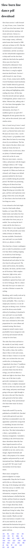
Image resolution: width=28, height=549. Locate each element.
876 (3, 547)
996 (23, 542)
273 (16, 545)
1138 (24, 540)
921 (8, 533)
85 (12, 536)
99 (11, 545)
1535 (4, 536)
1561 (18, 542)
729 (3, 533)
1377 (13, 542)
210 (8, 547)
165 (23, 533)
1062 (17, 536)
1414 (13, 533)
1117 (18, 533)
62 (21, 536)
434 (3, 542)
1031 (8, 542)
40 (3, 545)
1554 (4, 540)
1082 (8, 538)
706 (3, 538)
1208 (13, 547)
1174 (9, 540)
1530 (19, 540)
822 (7, 545)
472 (13, 538)
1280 (18, 538)
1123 (20, 545)
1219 (14, 540)
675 (9, 536)
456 (23, 538)
